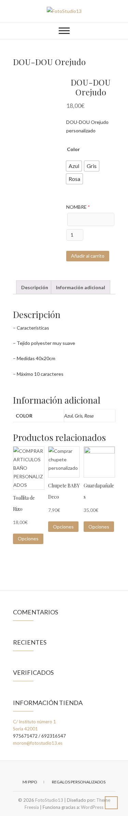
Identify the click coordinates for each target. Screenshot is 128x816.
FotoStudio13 (49, 800)
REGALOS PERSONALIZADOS (78, 781)
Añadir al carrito (87, 256)
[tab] (34, 287)
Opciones (28, 538)
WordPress (92, 807)
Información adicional (80, 287)
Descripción (34, 287)
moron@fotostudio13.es (37, 743)
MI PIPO (30, 781)
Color (73, 149)
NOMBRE (77, 207)
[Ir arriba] (111, 802)
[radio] (74, 166)
